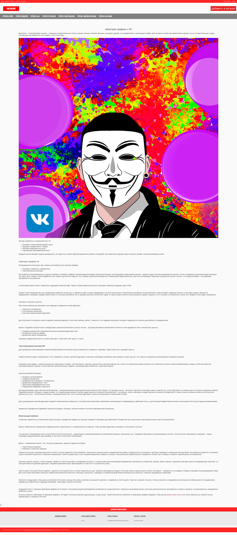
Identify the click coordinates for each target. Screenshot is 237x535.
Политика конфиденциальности (31, 529)
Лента (83, 520)
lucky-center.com (173, 495)
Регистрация (227, 1)
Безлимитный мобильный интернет (118, 520)
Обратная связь (138, 520)
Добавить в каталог (223, 8)
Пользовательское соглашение (46, 529)
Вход (233, 1)
